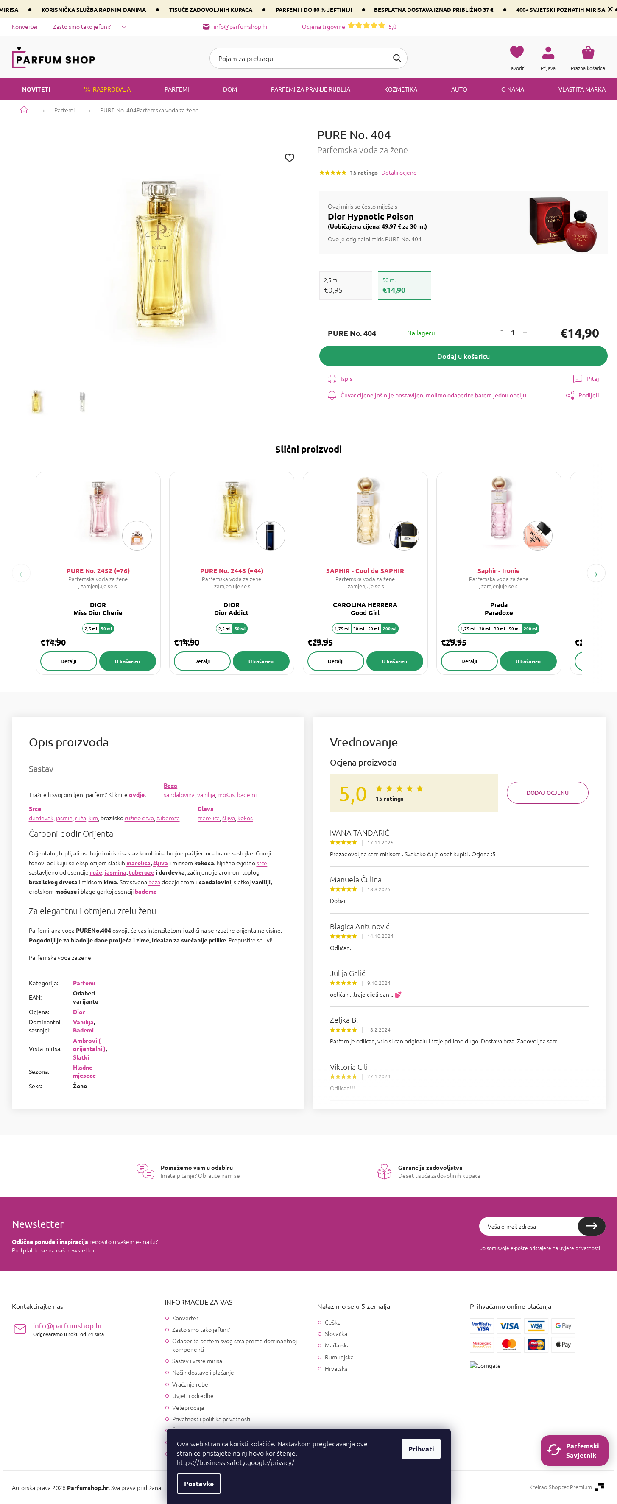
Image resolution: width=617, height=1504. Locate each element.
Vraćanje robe (190, 1384)
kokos (245, 818)
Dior (79, 1011)
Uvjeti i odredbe (193, 1395)
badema (146, 891)
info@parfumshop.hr (68, 1329)
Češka (333, 1322)
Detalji (68, 661)
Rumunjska (339, 1357)
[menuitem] (31, 89)
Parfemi (84, 983)
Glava (206, 808)
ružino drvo (139, 818)
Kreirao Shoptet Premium (560, 1487)
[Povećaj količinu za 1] (524, 333)
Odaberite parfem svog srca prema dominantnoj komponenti (234, 1344)
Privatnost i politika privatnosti (211, 1419)
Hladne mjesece (84, 1071)
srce (262, 862)
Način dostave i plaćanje (203, 1372)
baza (154, 882)
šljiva (228, 818)
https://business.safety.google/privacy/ (235, 1462)
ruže (96, 872)
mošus (226, 794)
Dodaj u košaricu (463, 356)
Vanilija (83, 1022)
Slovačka (336, 1334)
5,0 (349, 26)
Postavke (199, 1483)
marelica (209, 818)
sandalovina (179, 794)
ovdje (137, 794)
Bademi (83, 1030)
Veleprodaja (188, 1407)
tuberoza (168, 818)
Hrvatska (336, 1368)
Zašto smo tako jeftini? (82, 26)
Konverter (25, 26)
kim (93, 818)
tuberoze (141, 872)
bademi (247, 794)
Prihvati (421, 1448)
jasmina (115, 872)
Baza (170, 785)
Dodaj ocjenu (548, 793)
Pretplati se (592, 1226)
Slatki (81, 1057)
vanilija (206, 794)
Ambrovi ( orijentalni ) (89, 1044)
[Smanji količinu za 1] (501, 330)
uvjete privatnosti (579, 1247)
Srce (35, 808)
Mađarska (337, 1345)
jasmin (64, 818)
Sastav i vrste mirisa (197, 1360)
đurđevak (41, 818)
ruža (80, 818)
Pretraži (397, 58)
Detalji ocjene (399, 172)
